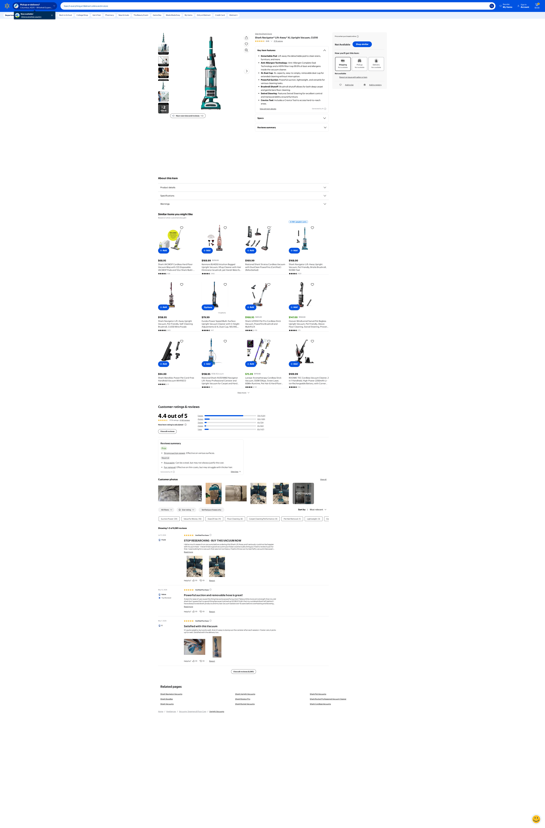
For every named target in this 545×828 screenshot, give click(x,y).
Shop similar (362, 44)
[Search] (492, 6)
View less (234, 471)
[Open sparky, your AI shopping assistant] (536, 819)
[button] (506, 6)
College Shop (82, 15)
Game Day (157, 15)
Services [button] (28, 15)
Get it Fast (97, 15)
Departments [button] (11, 15)
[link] (303, 493)
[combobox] (277, 6)
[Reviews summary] (271, 41)
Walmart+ (233, 15)
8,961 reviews (185, 420)
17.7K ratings (278, 41)
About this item (168, 178)
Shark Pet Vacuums (318, 694)
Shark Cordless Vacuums (320, 704)
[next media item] (246, 71)
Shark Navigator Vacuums (171, 694)
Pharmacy (109, 15)
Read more (188, 552)
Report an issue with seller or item (353, 77)
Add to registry (375, 85)
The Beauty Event (141, 15)
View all (323, 479)
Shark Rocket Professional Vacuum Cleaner (328, 699)
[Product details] (325, 187)
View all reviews (167, 431)
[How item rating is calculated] (185, 425)
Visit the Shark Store (263, 34)
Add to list (349, 85)
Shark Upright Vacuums (245, 694)
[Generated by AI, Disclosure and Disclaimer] (325, 109)
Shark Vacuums (167, 704)
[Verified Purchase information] (210, 535)
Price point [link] (169, 462)
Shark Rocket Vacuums (245, 704)
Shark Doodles (166, 699)
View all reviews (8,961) (243, 671)
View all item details (268, 109)
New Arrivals (124, 15)
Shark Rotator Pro (242, 699)
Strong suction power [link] (174, 453)
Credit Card (220, 15)
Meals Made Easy (173, 15)
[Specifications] (325, 195)
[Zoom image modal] (246, 50)
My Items (188, 15)
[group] (269, 41)
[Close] (52, 15)
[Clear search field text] (485, 6)
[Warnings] (325, 204)
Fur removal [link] (170, 467)
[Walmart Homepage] (7, 6)
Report (212, 580)
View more (241, 393)
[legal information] (358, 36)
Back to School (65, 15)
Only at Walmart (204, 15)
